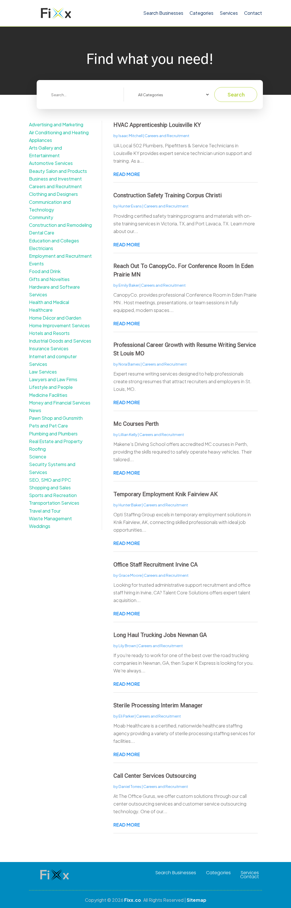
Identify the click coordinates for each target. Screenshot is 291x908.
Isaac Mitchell (131, 135)
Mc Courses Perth (136, 423)
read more (126, 174)
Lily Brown (127, 645)
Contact (253, 13)
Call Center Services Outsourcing (154, 775)
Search (236, 94)
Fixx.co (132, 900)
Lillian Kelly (128, 434)
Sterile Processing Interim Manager (158, 705)
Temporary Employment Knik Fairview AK (165, 494)
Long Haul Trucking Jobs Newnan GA (160, 635)
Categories (201, 13)
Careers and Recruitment (167, 135)
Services (229, 13)
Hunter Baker (130, 505)
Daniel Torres (130, 786)
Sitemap (196, 900)
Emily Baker (129, 285)
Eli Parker (126, 716)
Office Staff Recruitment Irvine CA (155, 564)
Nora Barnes (129, 364)
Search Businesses (163, 13)
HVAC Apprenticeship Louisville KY (157, 124)
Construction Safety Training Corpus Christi (167, 195)
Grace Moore (130, 575)
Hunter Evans (130, 206)
